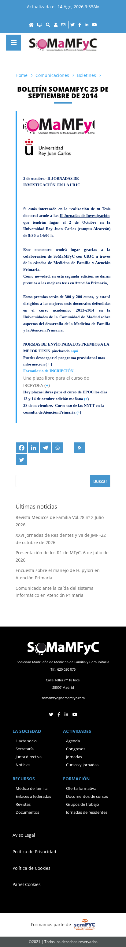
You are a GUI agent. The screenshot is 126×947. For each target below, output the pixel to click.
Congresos (75, 749)
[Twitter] (21, 459)
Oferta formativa (81, 788)
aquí (74, 351)
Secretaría (25, 749)
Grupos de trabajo (82, 804)
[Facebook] (21, 447)
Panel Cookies (27, 884)
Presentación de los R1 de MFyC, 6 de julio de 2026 (62, 556)
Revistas (23, 804)
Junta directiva (29, 756)
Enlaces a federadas (33, 796)
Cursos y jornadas (82, 764)
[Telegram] (45, 447)
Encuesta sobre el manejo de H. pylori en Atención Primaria (58, 574)
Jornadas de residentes (86, 812)
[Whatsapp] (57, 447)
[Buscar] (48, 25)
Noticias (23, 764)
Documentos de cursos (87, 796)
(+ (78, 412)
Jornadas (74, 756)
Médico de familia (31, 788)
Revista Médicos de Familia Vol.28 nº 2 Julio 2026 (60, 521)
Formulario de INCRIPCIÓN (48, 371)
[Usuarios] (55, 25)
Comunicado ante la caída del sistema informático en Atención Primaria (55, 591)
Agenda (73, 741)
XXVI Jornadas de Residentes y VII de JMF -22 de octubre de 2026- (61, 538)
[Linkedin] (33, 447)
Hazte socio (26, 741)
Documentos (27, 812)
